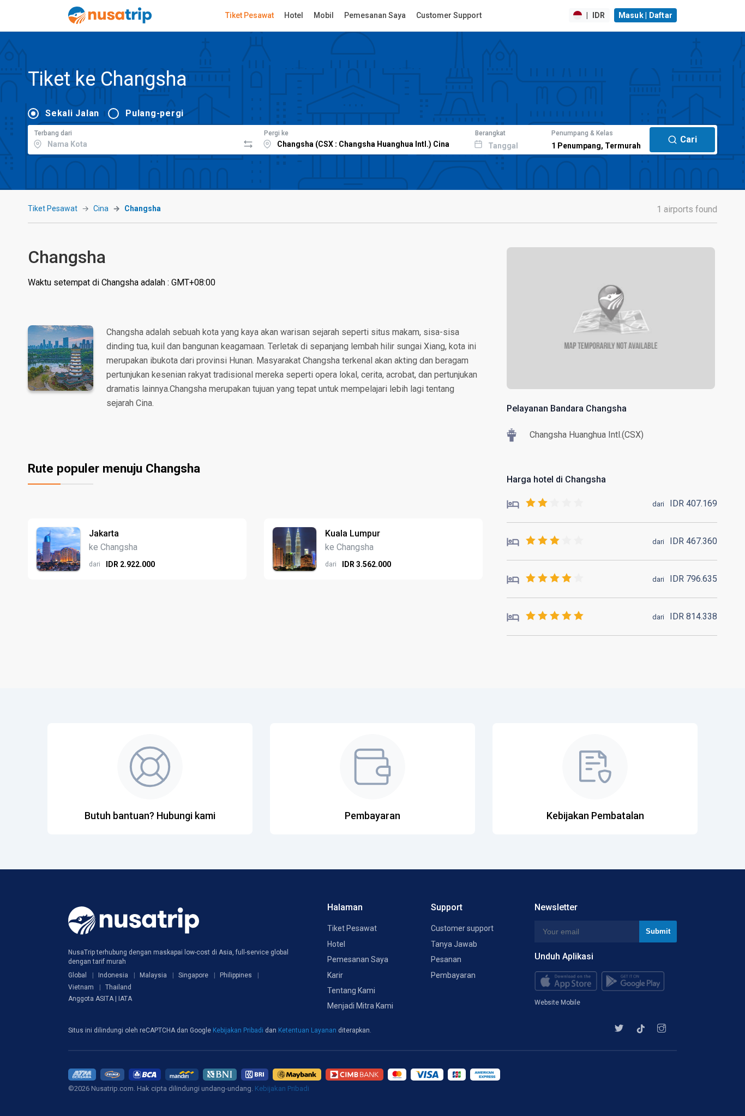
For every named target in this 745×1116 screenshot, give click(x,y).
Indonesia (113, 975)
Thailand (118, 987)
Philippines (236, 975)
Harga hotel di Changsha (556, 479)
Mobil (324, 15)
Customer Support (449, 15)
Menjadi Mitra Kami (360, 1005)
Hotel (293, 15)
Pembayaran (453, 975)
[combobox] (133, 138)
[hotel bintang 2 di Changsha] (545, 503)
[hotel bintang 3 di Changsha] (545, 541)
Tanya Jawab (454, 944)
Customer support (462, 928)
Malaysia (153, 975)
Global (77, 975)
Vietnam (81, 987)
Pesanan (446, 959)
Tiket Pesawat (249, 15)
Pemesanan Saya (375, 15)
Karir (335, 975)
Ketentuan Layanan (308, 1030)
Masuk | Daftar (645, 15)
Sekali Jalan (72, 113)
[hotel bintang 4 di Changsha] (545, 579)
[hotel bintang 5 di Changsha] (545, 616)
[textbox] (133, 138)
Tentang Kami (351, 990)
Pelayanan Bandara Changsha (567, 408)
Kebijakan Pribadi (239, 1030)
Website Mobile (557, 1002)
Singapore (193, 975)
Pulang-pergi (154, 113)
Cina (101, 208)
